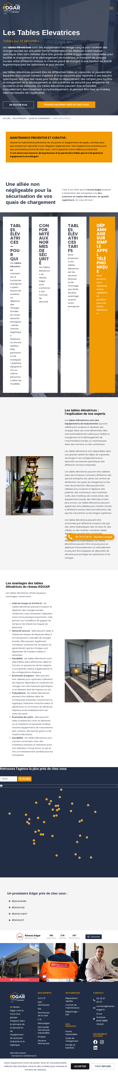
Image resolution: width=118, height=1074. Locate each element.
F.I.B (39, 1019)
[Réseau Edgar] (11, 8)
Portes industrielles (71, 1033)
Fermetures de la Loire (44, 1014)
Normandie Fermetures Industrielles (44, 1030)
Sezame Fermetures (44, 1042)
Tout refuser (103, 1066)
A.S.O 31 (41, 998)
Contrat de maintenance (72, 1006)
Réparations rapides (71, 1000)
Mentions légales (18, 1053)
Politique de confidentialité (24, 1056)
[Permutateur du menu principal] (111, 8)
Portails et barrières (70, 1046)
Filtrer (26, 778)
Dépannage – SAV (72, 1013)
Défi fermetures (43, 1003)
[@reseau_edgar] (20, 937)
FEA (39, 1008)
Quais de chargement (71, 1039)
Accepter (80, 1066)
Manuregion (44, 1023)
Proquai (41, 1036)
